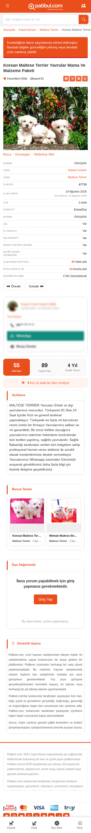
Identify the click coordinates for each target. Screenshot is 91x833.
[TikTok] (59, 816)
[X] (36, 816)
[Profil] (83, 5)
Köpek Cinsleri (77, 170)
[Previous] (9, 118)
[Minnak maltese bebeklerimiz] (64, 515)
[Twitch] (29, 816)
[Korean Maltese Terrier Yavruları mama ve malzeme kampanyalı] (27, 515)
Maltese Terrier (49, 29)
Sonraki (34, 286)
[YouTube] (21, 816)
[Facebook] (6, 816)
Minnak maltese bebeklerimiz (68, 535)
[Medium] (51, 816)
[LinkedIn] (66, 816)
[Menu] (7, 5)
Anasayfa (9, 29)
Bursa (7, 154)
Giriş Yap (45, 599)
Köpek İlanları (27, 29)
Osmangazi (22, 154)
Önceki (16, 286)
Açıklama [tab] (18, 395)
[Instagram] (14, 816)
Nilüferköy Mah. (44, 154)
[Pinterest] (44, 816)
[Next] (81, 118)
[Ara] (83, 19)
